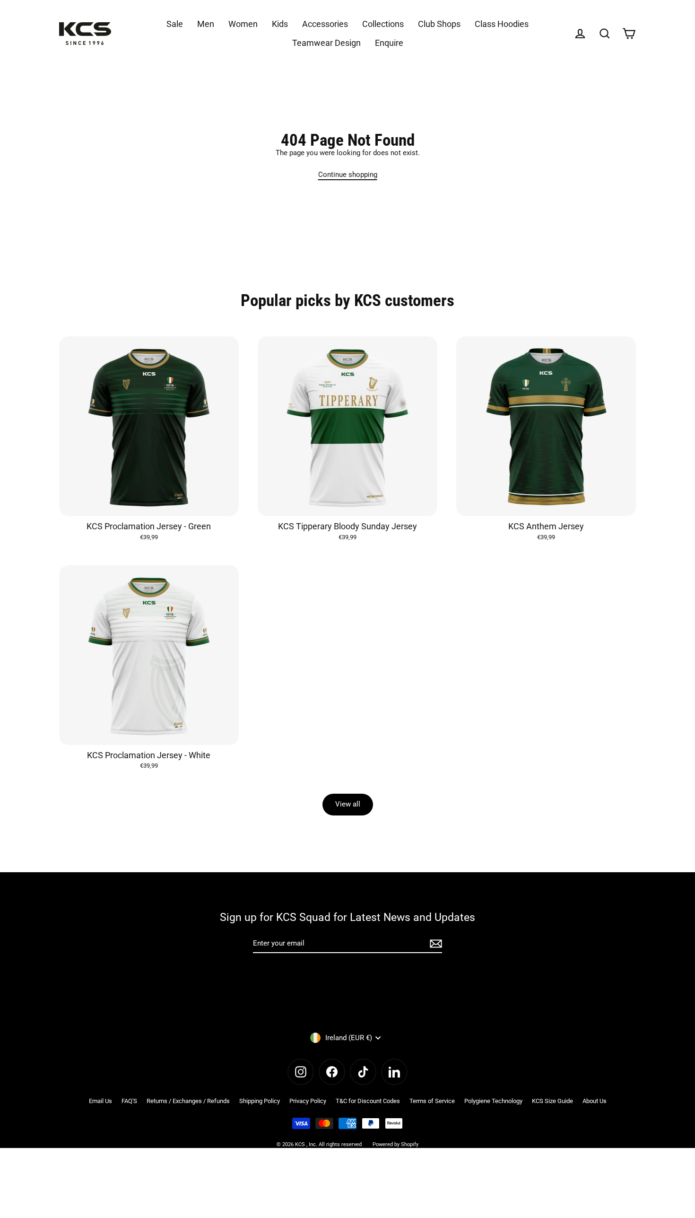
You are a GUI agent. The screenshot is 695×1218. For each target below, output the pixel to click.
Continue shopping (347, 174)
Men (205, 24)
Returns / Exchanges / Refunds (188, 1100)
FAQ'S (129, 1100)
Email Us (100, 1100)
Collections (383, 24)
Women (243, 24)
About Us (594, 1100)
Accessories (325, 24)
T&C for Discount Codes (368, 1100)
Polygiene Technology (493, 1100)
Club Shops (439, 24)
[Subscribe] (434, 944)
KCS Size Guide (552, 1100)
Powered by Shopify (395, 1144)
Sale (174, 24)
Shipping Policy (259, 1100)
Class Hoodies (502, 24)
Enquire (389, 43)
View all (347, 804)
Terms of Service (432, 1100)
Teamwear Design (326, 43)
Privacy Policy (307, 1100)
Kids (280, 24)
